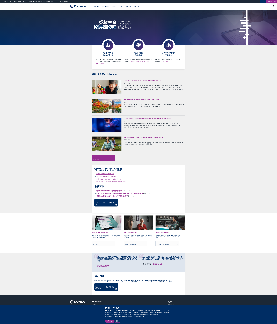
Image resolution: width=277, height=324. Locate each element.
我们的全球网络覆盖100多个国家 (106, 176)
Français (24, 1)
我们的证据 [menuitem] (105, 6)
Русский (30, 1)
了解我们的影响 (99, 63)
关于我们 (95, 244)
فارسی (19, 1)
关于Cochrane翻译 (64, 1)
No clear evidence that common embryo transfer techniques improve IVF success (148, 118)
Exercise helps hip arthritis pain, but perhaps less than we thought (143, 137)
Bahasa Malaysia (46, 1)
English (10, 1)
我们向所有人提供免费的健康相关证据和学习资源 (111, 182)
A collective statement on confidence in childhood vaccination (142, 81)
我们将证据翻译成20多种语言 (105, 174)
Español (15, 1)
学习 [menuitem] (120, 6)
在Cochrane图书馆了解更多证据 (104, 203)
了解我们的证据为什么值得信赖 (139, 61)
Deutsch (40, 1)
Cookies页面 (140, 316)
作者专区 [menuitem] (136, 6)
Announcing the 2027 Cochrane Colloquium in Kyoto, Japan (141, 100)
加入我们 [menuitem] (114, 6)
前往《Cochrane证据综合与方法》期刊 (104, 288)
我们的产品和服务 (130, 244)
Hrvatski (35, 1)
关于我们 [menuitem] (97, 6)
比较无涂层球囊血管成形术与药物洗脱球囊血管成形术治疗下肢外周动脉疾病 (119, 193)
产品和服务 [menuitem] (127, 6)
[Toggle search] (273, 6)
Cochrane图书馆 (271, 1)
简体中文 (6, 1)
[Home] (80, 6)
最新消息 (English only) (104, 74)
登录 (263, 1)
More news (96, 159)
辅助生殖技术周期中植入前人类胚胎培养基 (109, 191)
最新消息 (170, 302)
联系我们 (170, 301)
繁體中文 (56, 1)
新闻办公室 (171, 304)
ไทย (52, 1)
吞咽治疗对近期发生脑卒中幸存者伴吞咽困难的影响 (112, 196)
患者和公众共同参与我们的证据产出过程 (108, 179)
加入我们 (165, 61)
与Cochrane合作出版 (163, 244)
